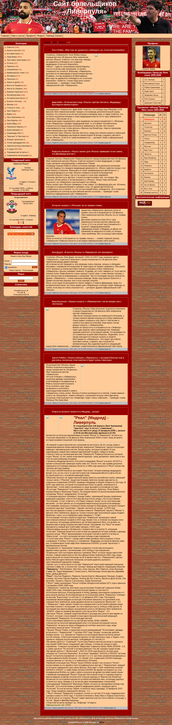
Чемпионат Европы (15, 127)
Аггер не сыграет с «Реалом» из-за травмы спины (77, 205)
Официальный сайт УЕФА (58, 705)
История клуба (13, 54)
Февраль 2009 (21, 231)
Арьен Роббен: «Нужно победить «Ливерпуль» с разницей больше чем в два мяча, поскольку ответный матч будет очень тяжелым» (88, 359)
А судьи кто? (12, 149)
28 (29, 248)
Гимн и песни (17, 35)
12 (21, 242)
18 (17, 245)
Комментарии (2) (105, 93)
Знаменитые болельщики (18, 155)
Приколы (10, 66)
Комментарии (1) (105, 197)
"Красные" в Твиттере (16, 136)
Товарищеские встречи (17, 152)
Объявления (12, 69)
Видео (9, 114)
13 (25, 242)
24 (13, 248)
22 (33, 245)
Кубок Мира (12, 124)
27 (25, 248)
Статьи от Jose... (14, 108)
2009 (55, 42)
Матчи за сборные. (15, 89)
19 (21, 245)
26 (21, 248)
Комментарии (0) (105, 143)
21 (29, 245)
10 (13, 242)
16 (9, 245)
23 (9, 248)
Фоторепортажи (13, 95)
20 (25, 245)
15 (33, 242)
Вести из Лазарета (15, 85)
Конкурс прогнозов (15, 139)
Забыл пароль (15, 270)
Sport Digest (12, 111)
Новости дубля (13, 82)
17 (13, 245)
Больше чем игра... (15, 101)
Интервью (11, 76)
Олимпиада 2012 (14, 133)
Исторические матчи (16, 98)
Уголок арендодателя (16, 143)
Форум (40, 35)
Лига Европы (12, 120)
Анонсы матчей (13, 50)
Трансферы (12, 57)
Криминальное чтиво (16, 73)
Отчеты (10, 63)
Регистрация (28, 270)
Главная (5, 35)
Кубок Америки (13, 130)
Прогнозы (11, 79)
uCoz (101, 722)
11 (17, 242)
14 (29, 242)
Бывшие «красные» (15, 92)
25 (17, 248)
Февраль (62, 42)
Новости (10, 47)
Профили (30, 35)
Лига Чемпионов (14, 117)
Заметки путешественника (18, 146)
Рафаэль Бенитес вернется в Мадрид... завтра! (75, 412)
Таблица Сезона (54, 35)
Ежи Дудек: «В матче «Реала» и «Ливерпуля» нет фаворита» (82, 252)
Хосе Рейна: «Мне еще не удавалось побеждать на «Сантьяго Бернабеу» (88, 50)
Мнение (10, 104)
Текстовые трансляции (16, 60)
